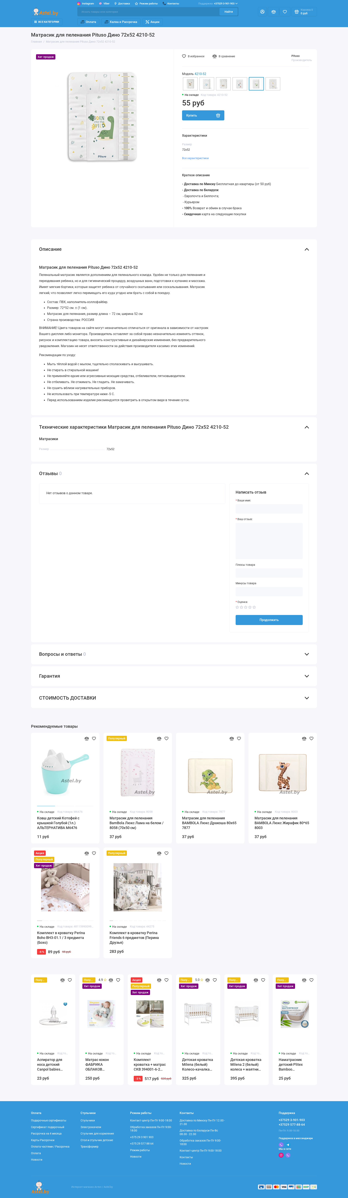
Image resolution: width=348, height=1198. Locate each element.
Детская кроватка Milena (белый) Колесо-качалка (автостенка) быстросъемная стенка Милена (197, 1065)
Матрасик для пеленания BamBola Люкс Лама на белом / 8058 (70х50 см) (137, 823)
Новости (36, 1159)
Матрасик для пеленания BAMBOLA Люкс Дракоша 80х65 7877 (209, 823)
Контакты (186, 1157)
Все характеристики (195, 158)
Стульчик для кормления (97, 1133)
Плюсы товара (245, 564)
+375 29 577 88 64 (141, 1143)
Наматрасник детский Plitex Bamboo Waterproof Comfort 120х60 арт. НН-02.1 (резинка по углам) (295, 1065)
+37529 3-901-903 (216, 3)
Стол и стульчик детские (97, 1140)
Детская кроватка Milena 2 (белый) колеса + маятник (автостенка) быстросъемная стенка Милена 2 (245, 1065)
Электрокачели (91, 1127)
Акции (155, 22)
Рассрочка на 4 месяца (46, 1133)
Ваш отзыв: (245, 519)
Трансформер (89, 1146)
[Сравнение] (273, 11)
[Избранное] (284, 11)
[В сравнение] (86, 738)
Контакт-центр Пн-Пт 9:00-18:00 (151, 1120)
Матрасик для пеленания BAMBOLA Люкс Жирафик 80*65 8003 (282, 823)
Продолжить (269, 620)
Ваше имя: (244, 500)
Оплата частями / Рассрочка (50, 1146)
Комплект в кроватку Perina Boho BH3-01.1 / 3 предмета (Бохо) (61, 938)
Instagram (88, 3)
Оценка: (242, 602)
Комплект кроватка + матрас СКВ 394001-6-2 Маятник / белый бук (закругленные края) (150, 1065)
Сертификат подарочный (47, 1127)
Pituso (295, 55)
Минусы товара (246, 583)
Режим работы (140, 1150)
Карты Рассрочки (42, 1140)
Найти (229, 11)
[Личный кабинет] (262, 11)
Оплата (91, 22)
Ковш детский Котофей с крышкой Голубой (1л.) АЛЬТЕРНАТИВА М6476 (58, 823)
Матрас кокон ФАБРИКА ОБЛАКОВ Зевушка (97, 1065)
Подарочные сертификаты (48, 1120)
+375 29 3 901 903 (141, 1137)
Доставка (124, 3)
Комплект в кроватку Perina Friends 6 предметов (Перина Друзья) (134, 938)
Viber (107, 3)
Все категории (48, 21)
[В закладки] (93, 738)
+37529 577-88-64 (292, 1124)
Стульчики (88, 1120)
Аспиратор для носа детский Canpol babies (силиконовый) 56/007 (49, 1065)
